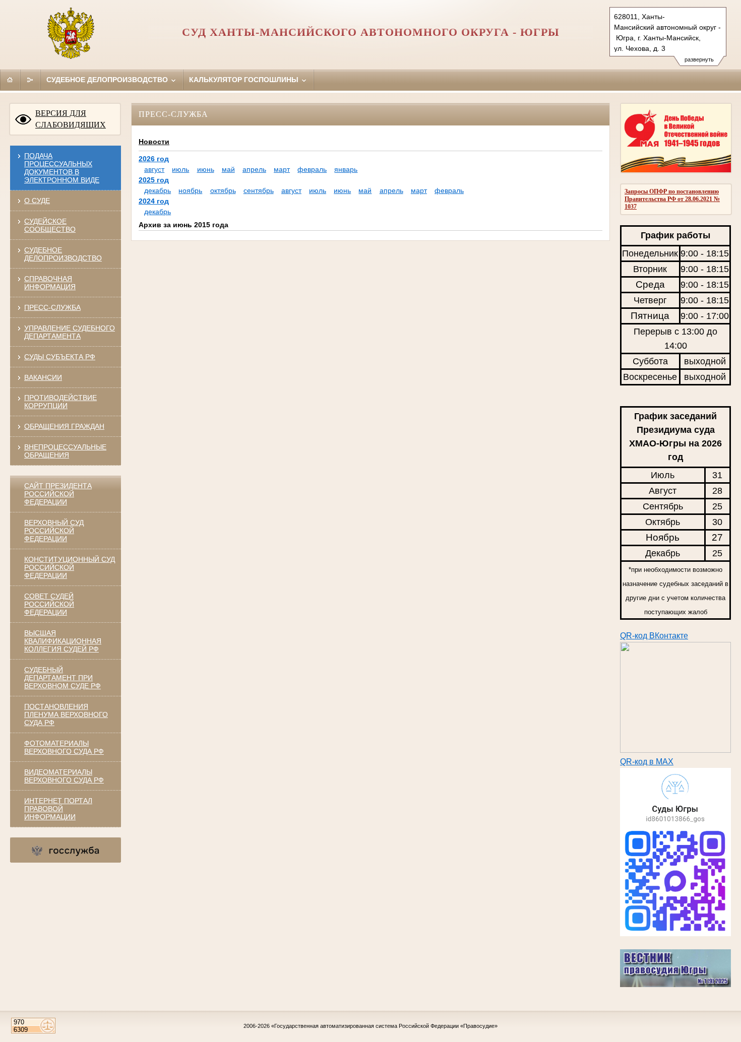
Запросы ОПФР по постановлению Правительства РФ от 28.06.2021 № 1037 (672, 199)
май (228, 169)
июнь (205, 169)
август (154, 169)
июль (180, 169)
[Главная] (10, 80)
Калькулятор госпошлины (244, 80)
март (282, 169)
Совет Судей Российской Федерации (49, 604)
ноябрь (190, 190)
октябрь (223, 190)
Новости (154, 142)
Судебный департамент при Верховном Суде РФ (62, 678)
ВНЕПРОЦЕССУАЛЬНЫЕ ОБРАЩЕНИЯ (65, 451)
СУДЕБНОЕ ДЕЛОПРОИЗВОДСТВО (63, 254)
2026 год (154, 159)
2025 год (154, 180)
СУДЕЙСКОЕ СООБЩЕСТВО (50, 225)
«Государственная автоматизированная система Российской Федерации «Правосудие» (384, 1026)
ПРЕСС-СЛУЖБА (52, 307)
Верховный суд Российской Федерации (54, 530)
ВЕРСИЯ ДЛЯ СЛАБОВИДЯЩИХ (70, 119)
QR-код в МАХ (646, 761)
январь (345, 169)
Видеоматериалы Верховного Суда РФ (64, 776)
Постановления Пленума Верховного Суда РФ (66, 714)
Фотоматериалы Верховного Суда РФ (64, 747)
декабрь (157, 190)
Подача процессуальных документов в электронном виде (61, 168)
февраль (312, 169)
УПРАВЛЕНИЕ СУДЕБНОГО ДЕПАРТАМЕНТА (69, 332)
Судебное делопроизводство (108, 80)
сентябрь (258, 190)
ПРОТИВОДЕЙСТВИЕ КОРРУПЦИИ (60, 402)
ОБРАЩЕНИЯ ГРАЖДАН (64, 426)
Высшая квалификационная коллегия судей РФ (62, 641)
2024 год (154, 201)
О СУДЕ (37, 201)
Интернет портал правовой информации (58, 809)
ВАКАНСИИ (43, 377)
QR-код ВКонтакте (654, 635)
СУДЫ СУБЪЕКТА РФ (59, 357)
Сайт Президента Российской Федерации (58, 494)
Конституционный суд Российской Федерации (69, 567)
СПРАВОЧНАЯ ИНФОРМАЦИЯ (50, 283)
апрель (254, 169)
